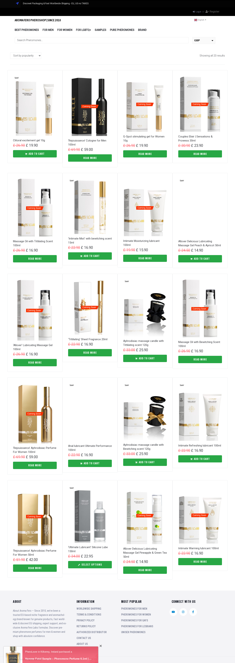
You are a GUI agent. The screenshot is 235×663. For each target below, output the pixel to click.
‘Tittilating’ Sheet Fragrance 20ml (87, 339)
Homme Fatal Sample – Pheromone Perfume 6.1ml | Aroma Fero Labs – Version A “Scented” (59, 653)
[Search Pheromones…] (102, 40)
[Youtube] (173, 612)
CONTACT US (84, 638)
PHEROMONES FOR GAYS (134, 620)
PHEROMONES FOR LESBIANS (137, 626)
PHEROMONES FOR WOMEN (136, 614)
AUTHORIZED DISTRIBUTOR (92, 632)
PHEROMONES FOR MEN (134, 608)
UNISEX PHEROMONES (133, 632)
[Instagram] (183, 612)
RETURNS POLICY (86, 626)
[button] (35, 153)
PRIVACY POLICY (86, 620)
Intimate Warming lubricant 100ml (198, 548)
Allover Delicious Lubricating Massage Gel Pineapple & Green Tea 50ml (145, 552)
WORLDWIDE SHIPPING (89, 608)
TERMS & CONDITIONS (89, 614)
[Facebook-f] (193, 612)
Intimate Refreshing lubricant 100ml (199, 445)
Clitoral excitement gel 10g (29, 140)
